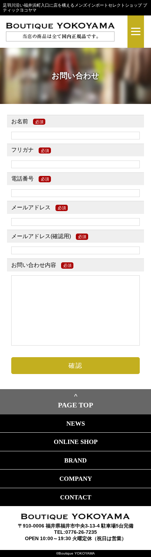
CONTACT (75, 497)
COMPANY (75, 478)
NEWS (75, 423)
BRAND (75, 460)
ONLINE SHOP (76, 441)
